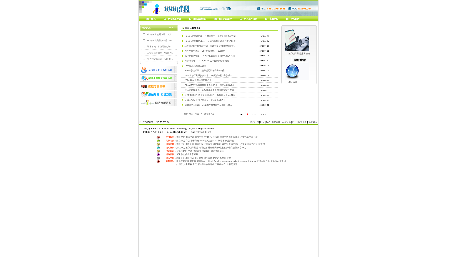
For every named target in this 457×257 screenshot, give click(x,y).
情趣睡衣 (274, 161)
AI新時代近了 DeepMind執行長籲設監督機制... (207, 60)
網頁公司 (189, 144)
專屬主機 (224, 137)
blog (262, 122)
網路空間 (199, 137)
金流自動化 (181, 151)
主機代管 (253, 137)
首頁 (187, 28)
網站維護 (221, 147)
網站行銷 (203, 147)
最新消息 (302, 122)
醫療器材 (201, 161)
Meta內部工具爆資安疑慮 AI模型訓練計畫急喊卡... (209, 75)
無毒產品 (187, 164)
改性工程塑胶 (182, 161)
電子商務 (194, 140)
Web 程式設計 (206, 140)
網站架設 (199, 144)
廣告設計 (253, 144)
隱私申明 (276, 122)
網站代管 (189, 137)
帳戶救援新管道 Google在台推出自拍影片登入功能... (210, 55)
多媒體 (261, 144)
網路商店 (185, 140)
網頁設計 (180, 144)
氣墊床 (193, 161)
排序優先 (212, 147)
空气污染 (196, 164)
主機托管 (208, 137)
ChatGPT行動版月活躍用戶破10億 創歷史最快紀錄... (210, 85)
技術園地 (312, 122)
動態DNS (217, 158)
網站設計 (235, 144)
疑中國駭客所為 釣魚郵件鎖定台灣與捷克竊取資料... (210, 90)
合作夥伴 (286, 122)
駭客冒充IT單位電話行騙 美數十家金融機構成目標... (210, 46)
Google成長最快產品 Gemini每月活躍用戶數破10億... (211, 41)
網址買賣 (208, 158)
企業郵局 (244, 137)
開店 (178, 140)
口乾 (268, 161)
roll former (251, 161)
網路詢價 (229, 140)
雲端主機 (261, 161)
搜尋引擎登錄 (191, 147)
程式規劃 (206, 151)
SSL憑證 (180, 154)
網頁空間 (180, 137)
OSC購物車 (219, 140)
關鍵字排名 (240, 147)
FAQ (268, 122)
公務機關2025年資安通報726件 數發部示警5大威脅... (211, 95)
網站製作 (226, 144)
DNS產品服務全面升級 (195, 65)
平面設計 (208, 144)
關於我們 (254, 122)
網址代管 (189, 158)
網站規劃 (217, 144)
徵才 (294, 122)
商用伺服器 (234, 137)
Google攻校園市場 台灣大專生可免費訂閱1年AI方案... (211, 36)
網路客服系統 (217, 151)
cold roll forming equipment (219, 161)
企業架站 (244, 144)
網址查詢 (180, 158)
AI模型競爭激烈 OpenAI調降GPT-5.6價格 (205, 51)
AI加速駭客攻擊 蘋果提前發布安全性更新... (206, 70)
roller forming (239, 161)
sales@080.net (203, 132)
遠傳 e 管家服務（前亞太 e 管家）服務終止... (206, 100)
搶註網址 (199, 158)
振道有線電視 (208, 164)
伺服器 (216, 137)
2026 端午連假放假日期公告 (198, 80)
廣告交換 (230, 147)
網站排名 (180, 147)
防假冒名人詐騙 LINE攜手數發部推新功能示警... (208, 105)
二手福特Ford (221, 164)
